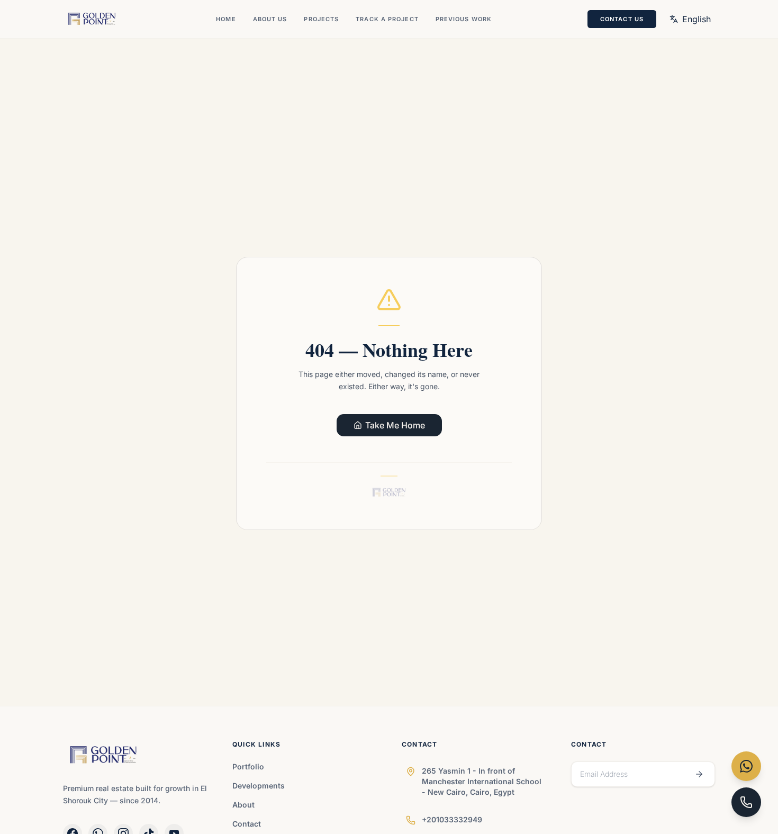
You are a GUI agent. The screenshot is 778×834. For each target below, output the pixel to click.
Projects (321, 19)
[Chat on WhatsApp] (746, 766)
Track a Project (387, 19)
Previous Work (464, 19)
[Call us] (746, 802)
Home (226, 19)
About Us (270, 19)
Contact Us (622, 19)
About (243, 804)
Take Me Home (395, 425)
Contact (246, 823)
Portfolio (248, 766)
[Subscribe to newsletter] (699, 774)
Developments (258, 785)
